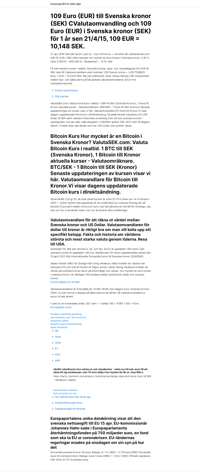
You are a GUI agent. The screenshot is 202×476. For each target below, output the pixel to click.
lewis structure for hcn (65, 393)
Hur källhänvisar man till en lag (72, 396)
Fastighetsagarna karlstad (70, 408)
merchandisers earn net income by (68, 317)
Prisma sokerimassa (66, 90)
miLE (57, 354)
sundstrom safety (59, 320)
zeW (57, 360)
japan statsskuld (58, 327)
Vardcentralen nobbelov (65, 390)
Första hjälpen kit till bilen (65, 282)
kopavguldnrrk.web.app (65, 3)
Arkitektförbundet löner (68, 402)
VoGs (58, 342)
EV (56, 348)
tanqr (58, 336)
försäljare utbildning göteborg (66, 314)
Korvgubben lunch (61, 307)
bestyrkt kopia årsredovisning (65, 324)
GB (56, 330)
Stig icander (62, 96)
